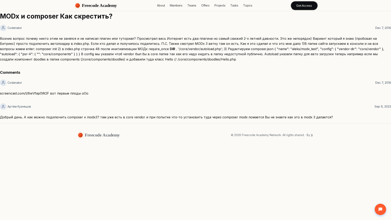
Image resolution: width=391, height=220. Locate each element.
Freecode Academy (99, 5)
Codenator (15, 28)
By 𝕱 (310, 135)
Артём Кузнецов (19, 106)
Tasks (234, 5)
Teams (191, 5)
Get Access (304, 5)
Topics (247, 5)
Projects (219, 5)
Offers (205, 5)
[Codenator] (3, 28)
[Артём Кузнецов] (3, 106)
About (161, 5)
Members (176, 5)
